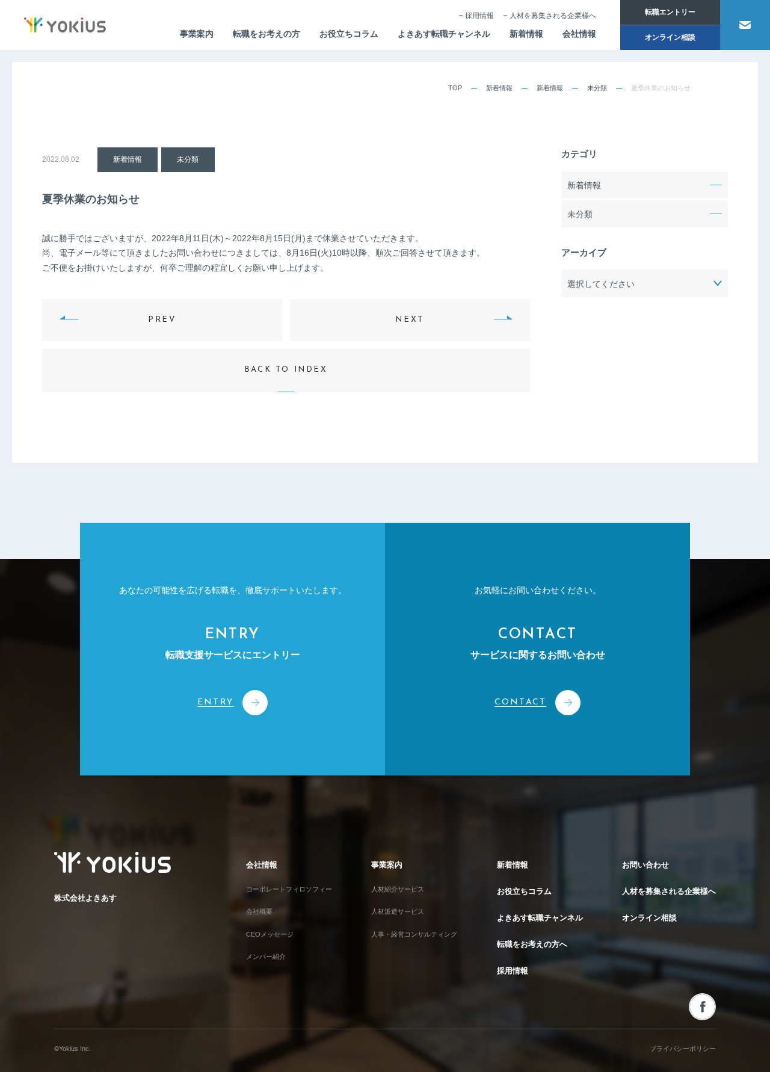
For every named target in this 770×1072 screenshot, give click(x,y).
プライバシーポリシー (683, 1048)
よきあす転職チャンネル (444, 34)
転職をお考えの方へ (532, 944)
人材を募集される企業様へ (553, 15)
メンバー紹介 (266, 956)
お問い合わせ (645, 864)
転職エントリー (670, 12)
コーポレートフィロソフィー (289, 889)
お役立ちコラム (348, 34)
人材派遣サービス (397, 911)
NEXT (409, 320)
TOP (455, 87)
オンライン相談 (670, 37)
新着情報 (526, 34)
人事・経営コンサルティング (414, 934)
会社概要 (259, 911)
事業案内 (197, 34)
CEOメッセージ (270, 934)
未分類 (597, 87)
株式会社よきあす (85, 897)
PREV (162, 320)
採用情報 (479, 15)
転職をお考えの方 (266, 34)
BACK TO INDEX (286, 370)
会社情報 (579, 34)
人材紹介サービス (397, 889)
